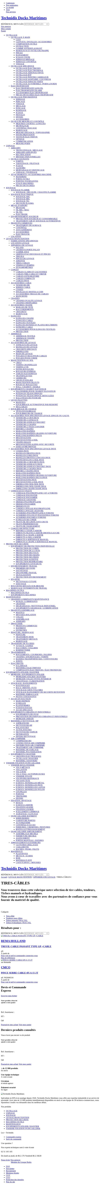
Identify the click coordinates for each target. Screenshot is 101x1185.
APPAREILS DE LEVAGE (22, 245)
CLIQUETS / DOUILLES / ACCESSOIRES (34, 42)
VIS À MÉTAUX (23, 767)
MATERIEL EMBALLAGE (27, 694)
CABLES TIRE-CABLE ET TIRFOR (31, 274)
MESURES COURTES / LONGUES (31, 124)
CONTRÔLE (21, 228)
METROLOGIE (22, 126)
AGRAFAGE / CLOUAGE (27, 814)
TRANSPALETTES (24, 376)
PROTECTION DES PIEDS (27, 557)
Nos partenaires (12, 5)
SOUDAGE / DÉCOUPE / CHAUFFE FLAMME (36, 192)
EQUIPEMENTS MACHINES (23, 595)
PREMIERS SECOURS (25, 568)
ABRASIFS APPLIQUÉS (26, 152)
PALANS (20, 247)
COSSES (19, 289)
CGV (8, 1175)
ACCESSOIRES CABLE (21, 283)
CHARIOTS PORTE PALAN (28, 250)
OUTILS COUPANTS (20, 159)
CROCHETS (21, 312)
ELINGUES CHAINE (25, 318)
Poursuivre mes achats (9, 1025)
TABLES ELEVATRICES (26, 374)
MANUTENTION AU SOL (22, 360)
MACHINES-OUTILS (20, 593)
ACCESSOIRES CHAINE (21, 305)
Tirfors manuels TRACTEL (17, 920)
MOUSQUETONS (23, 438)
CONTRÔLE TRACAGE (26, 128)
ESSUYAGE (21, 584)
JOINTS (19, 661)
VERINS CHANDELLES (26, 365)
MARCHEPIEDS (23, 701)
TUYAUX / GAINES (24, 646)
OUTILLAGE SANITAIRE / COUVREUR (33, 79)
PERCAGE (20, 101)
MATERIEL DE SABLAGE (27, 750)
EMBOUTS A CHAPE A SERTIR (29, 535)
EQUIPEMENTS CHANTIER (23, 754)
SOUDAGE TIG (22, 201)
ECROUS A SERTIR (24, 805)
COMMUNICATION (24, 141)
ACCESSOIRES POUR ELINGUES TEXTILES (35, 329)
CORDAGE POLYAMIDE (26, 497)
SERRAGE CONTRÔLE (26, 62)
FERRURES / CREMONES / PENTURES (33, 827)
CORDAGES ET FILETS (21, 491)
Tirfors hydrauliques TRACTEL (18, 923)
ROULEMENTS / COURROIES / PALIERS (34, 654)
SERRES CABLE (23, 287)
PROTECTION (22, 331)
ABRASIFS (15, 148)
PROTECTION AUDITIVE (27, 559)
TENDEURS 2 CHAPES (26, 424)
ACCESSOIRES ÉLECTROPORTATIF (32, 93)
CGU (8, 1177)
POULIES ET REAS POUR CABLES (31, 356)
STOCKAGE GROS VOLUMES (29, 690)
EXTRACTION (22, 46)
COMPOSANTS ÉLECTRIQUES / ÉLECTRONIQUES (38, 670)
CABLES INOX (22, 281)
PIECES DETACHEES (25, 185)
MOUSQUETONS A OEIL (27, 440)
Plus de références (8, 958)
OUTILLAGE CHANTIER (27, 758)
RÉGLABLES (21, 407)
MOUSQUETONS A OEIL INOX (29, 482)
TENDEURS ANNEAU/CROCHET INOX (33, 466)
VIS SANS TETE (23, 781)
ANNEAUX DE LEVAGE (26, 345)
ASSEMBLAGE (22, 619)
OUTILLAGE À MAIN (20, 37)
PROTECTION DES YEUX (27, 553)
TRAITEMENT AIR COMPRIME (29, 747)
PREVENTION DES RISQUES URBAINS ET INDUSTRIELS (41, 716)
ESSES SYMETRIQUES (26, 447)
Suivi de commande (13, 1139)
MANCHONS (21, 296)
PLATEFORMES (23, 705)
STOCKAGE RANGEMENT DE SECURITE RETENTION (40, 692)
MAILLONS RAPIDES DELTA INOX (31, 477)
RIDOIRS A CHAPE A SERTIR (29, 531)
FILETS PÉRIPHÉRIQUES (27, 524)
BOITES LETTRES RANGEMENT (30, 829)
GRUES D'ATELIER (24, 380)
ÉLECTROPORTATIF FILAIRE (29, 90)
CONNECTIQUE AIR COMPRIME (30, 743)
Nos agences (15, 1160)
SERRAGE (20, 99)
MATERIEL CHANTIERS (26, 761)
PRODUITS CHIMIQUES (21, 223)
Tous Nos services (11, 11)
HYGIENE (15, 579)
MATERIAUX (17, 851)
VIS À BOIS (21, 772)
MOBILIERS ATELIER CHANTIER (31, 677)
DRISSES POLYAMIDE (26, 504)
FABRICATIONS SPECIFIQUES (24, 241)
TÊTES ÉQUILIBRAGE (26, 411)
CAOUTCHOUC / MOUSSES (28, 862)
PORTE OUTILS (23, 179)
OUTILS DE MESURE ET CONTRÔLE (27, 121)
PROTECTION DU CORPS (27, 548)
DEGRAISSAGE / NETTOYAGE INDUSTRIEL (36, 606)
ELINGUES (16, 316)
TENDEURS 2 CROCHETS (27, 418)
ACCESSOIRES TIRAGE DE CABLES (32, 294)
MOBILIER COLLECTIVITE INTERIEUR (33, 679)
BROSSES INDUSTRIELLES (28, 157)
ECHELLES (21, 703)
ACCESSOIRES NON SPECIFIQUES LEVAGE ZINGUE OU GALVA (40, 416)
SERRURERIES (22, 818)
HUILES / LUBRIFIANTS (26, 601)
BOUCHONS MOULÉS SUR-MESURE (27, 586)
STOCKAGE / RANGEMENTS (24, 683)
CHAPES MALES (23, 442)
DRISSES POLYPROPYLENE (28, 502)
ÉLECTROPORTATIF (20, 86)
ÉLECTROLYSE (23, 234)
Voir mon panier (25, 1025)
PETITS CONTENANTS (26, 696)
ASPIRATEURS (22, 723)
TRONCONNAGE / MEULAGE (29, 150)
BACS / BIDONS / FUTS (26, 688)
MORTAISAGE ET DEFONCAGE (30, 170)
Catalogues (10, 3)
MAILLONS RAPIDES (25, 431)
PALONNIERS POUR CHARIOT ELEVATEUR (36, 391)
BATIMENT (21, 628)
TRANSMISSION (18, 652)
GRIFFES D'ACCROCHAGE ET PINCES (33, 254)
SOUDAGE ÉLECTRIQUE (22, 194)
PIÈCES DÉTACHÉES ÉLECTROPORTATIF (34, 95)
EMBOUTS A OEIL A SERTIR (28, 537)
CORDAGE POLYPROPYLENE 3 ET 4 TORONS (36, 493)
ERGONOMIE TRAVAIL (26, 573)
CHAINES (15, 298)
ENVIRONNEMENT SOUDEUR (24, 216)
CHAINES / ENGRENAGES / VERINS (32, 657)
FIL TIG (19, 212)
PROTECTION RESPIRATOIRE (29, 562)
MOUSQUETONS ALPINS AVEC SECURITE (35, 444)
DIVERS (19, 117)
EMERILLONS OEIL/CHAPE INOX (31, 486)
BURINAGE (21, 110)
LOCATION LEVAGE (20, 243)
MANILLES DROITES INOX (28, 453)
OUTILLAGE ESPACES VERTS (29, 81)
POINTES (20, 794)
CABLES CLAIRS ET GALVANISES (31, 272)
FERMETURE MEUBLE (26, 836)
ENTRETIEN (21, 630)
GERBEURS (21, 378)
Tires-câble (10, 916)
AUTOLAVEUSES (24, 730)
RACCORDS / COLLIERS (27, 648)
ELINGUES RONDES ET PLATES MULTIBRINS (36, 325)
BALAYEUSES (22, 727)
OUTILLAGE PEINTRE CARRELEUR (32, 77)
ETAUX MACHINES (25, 183)
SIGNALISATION (23, 575)
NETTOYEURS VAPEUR (26, 732)
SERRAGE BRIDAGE (25, 59)
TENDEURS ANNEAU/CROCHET (30, 422)
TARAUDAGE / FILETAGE (27, 163)
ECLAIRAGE (21, 666)
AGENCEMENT (23, 838)
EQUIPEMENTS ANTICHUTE (29, 564)
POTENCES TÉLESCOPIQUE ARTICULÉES (35, 396)
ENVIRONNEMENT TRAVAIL (24, 566)
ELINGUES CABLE (24, 320)
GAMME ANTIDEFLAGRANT (29, 48)
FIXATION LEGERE (24, 807)
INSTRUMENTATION (25, 135)
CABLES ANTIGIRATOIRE (27, 276)
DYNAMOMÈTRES (24, 267)
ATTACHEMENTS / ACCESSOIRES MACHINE (31, 174)
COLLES (19, 617)
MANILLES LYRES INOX (27, 455)
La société (10, 7)
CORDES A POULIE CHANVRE (29, 511)
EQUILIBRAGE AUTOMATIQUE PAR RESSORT (37, 404)
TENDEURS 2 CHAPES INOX (29, 469)
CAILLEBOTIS (22, 847)
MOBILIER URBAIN (25, 719)
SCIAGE (19, 112)
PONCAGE (20, 108)
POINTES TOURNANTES (27, 181)
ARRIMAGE (16, 334)
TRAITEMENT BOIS (25, 637)
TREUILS (20, 256)
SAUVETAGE (22, 570)
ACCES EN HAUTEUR (21, 699)
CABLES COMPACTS (25, 278)
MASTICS (20, 612)
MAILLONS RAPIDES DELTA (29, 435)
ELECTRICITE (17, 663)
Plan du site (10, 1182)
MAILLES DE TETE (24, 307)
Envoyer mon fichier (9, 996)
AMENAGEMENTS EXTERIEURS (26, 842)
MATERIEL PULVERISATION (29, 752)
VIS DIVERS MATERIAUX (27, 778)
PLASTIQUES (22, 854)
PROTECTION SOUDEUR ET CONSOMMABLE (37, 219)
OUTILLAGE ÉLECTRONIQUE (29, 70)
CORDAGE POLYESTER (26, 495)
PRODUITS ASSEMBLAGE (22, 610)
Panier (3, 31)
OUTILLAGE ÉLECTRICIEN (28, 68)
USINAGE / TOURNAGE (26, 172)
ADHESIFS (20, 621)
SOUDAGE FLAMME (20, 190)
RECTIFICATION (23, 155)
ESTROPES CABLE (24, 327)
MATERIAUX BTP (24, 860)
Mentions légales (12, 1173)
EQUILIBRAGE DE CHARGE (23, 409)
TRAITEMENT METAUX (27, 639)
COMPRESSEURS (23, 741)
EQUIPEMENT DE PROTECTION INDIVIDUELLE (33, 546)
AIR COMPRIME (18, 739)
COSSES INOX (22, 451)
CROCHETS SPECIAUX (26, 349)
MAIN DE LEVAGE (24, 354)
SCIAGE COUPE (23, 57)
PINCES (19, 53)
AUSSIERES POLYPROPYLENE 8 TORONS (35, 513)
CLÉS (18, 39)
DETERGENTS (22, 734)
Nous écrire (5, 1160)
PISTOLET (20, 115)
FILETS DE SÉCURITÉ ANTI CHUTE (32, 522)
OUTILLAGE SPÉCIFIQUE (22, 66)
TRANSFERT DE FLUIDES (22, 643)
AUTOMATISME (23, 823)
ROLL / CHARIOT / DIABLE (28, 387)
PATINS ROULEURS (25, 369)
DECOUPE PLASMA (25, 203)
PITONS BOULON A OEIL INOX (30, 460)
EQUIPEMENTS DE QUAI (27, 714)
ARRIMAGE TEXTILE (25, 336)
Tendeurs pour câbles (14, 918)
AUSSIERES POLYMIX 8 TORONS (31, 517)
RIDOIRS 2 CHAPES (25, 429)
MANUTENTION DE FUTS (27, 382)
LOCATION (16, 236)
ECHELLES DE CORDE (26, 520)
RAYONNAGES (23, 685)
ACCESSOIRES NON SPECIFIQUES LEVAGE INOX (33, 449)
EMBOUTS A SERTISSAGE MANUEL (32, 539)
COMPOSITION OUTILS (26, 44)
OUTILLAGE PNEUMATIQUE (24, 97)
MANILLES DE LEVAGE (26, 347)
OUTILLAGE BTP (23, 75)
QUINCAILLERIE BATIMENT (24, 816)
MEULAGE (21, 106)
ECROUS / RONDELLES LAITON (30, 787)
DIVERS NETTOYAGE (26, 736)
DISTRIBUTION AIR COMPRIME (30, 745)
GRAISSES (20, 604)
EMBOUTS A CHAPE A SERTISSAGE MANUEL (36, 542)
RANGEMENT (22, 55)
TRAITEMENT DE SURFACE (28, 225)
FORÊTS (19, 161)
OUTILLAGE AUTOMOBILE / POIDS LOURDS (36, 84)
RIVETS (19, 803)
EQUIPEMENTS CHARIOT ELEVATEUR (28, 389)
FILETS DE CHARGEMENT (28, 526)
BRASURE (20, 208)
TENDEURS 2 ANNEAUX (27, 420)
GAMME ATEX (22, 252)
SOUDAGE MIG (23, 199)
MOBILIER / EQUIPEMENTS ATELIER (27, 674)
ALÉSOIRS (20, 168)
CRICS (19, 362)
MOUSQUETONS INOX (26, 480)
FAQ (8, 1166)
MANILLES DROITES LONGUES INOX (33, 458)
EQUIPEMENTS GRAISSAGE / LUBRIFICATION (37, 608)
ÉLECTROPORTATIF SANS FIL (29, 88)
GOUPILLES (21, 792)
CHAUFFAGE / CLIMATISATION (30, 681)
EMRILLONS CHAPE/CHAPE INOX (31, 489)
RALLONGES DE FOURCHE (28, 398)
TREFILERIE (21, 796)
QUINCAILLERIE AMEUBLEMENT (26, 831)
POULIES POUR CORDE (26, 358)
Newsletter (10, 1169)
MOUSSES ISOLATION (26, 615)
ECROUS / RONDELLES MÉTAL (30, 783)
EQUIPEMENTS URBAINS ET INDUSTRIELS (30, 712)
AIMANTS (20, 261)
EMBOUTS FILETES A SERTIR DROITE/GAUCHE (37, 533)
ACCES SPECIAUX (24, 710)
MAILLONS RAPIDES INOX (28, 473)
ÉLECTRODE (22, 214)
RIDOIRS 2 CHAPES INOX (27, 471)
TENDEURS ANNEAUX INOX (29, 464)
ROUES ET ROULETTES (26, 385)
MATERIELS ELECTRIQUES (28, 668)
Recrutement (11, 1171)
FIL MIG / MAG (22, 210)
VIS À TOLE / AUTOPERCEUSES (30, 774)
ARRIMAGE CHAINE (25, 338)
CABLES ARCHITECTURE (22, 528)
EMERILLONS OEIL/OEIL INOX (30, 484)
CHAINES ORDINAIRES (26, 303)
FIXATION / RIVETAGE (21, 800)
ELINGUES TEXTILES (25, 323)
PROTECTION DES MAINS (28, 555)
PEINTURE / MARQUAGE (22, 632)
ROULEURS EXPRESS (26, 371)
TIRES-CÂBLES (23, 263)
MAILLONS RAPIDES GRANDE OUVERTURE (36, 433)
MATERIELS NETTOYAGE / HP (24, 721)
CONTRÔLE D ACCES (25, 825)
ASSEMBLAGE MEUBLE (27, 834)
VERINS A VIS (22, 367)
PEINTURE (20, 635)
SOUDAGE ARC (23, 197)
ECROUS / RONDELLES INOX (29, 785)
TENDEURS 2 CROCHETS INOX (30, 462)
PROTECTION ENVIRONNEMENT (31, 577)
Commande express (13, 1137)
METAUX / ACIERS (24, 856)
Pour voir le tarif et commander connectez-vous (19, 956)
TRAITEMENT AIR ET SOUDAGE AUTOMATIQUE (38, 221)
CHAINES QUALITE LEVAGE (29, 301)
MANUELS (20, 402)
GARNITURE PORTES (25, 820)
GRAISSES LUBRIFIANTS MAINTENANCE (30, 599)
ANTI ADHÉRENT (24, 230)
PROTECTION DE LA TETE (28, 550)
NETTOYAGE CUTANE (26, 581)
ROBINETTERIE (23, 650)
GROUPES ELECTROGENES (28, 756)
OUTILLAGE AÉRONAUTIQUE (30, 73)
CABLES (15, 270)
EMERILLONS (22, 351)
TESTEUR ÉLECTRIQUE (27, 137)
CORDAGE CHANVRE (26, 500)
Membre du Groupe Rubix (21, 1162)
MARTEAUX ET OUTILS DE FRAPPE (32, 51)
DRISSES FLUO (23, 506)
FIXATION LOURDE (25, 809)
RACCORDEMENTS (25, 309)
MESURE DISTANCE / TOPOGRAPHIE (33, 132)
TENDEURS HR (23, 285)
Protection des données (15, 1180)
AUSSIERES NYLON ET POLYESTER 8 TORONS (37, 515)
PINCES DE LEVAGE (25, 258)
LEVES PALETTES (19, 400)
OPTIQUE (20, 139)
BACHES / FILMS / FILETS (27, 849)
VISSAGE (20, 64)
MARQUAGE (21, 130)
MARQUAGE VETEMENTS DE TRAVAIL (29, 588)
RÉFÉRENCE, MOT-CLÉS (12, 24)
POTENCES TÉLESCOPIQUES (29, 393)
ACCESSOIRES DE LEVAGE (23, 343)
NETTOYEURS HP (24, 725)
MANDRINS (21, 177)
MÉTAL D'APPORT (19, 205)
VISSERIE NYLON (24, 776)
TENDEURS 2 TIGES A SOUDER (30, 427)
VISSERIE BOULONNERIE (22, 765)
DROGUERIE (17, 623)
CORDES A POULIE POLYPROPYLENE (33, 508)
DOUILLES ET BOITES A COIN (29, 292)
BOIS (18, 858)
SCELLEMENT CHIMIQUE (27, 812)
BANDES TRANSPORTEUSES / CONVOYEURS (37, 659)
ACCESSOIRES (22, 119)
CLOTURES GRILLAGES (27, 845)
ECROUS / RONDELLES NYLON (30, 789)
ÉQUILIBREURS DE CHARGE (29, 413)
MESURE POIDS (23, 143)
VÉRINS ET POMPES (25, 265)
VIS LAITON (21, 769)
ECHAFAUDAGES (24, 708)
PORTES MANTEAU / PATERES (30, 840)
